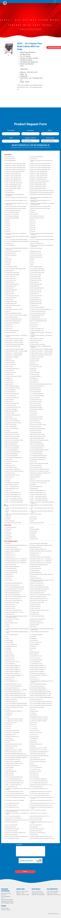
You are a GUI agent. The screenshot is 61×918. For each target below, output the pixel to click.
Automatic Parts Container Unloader (13, 376)
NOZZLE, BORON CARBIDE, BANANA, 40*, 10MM (41, 693)
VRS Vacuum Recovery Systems (37, 268)
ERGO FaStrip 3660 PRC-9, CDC (12, 295)
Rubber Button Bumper (11, 826)
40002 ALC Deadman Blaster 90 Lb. (13, 492)
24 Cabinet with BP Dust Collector (38, 344)
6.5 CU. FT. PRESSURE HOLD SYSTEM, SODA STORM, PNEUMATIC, (42, 234)
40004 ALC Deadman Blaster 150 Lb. (13, 494)
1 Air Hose (8, 728)
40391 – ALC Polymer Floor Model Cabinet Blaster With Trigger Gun (42, 503)
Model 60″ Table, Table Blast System (13, 179)
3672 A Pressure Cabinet (36, 422)
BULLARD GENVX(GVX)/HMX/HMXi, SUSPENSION (16, 757)
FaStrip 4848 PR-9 (10, 288)
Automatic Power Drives (11, 332)
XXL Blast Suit (9, 715)
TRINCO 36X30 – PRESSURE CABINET (14, 355)
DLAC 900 (8, 223)
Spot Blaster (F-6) (9, 243)
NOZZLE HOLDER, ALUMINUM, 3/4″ (38, 665)
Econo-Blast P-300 (35, 380)
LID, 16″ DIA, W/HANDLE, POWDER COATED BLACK (16, 703)
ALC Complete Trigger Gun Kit (37, 622)
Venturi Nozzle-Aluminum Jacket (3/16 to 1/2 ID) (41, 784)
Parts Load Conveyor (35, 372)
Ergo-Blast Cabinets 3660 (36, 301)
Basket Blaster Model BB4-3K (37, 409)
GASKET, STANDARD (10, 677)
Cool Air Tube (34, 461)
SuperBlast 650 (9, 378)
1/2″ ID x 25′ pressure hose (36, 767)
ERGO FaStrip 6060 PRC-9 (36, 284)
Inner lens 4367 (9, 580)
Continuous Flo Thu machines (12, 214)
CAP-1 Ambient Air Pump (36, 467)
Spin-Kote (33, 478)
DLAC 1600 (33, 222)
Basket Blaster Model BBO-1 (11, 409)
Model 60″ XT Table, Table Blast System (39, 177)
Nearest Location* (30, 138)
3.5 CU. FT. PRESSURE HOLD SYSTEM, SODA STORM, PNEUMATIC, (17, 237)
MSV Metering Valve (10, 614)
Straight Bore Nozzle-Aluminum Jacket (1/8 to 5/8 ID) (17, 795)
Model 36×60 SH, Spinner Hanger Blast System (40, 163)
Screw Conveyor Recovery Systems (38, 313)
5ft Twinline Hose (34, 773)
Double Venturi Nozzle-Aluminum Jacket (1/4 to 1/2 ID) (42, 803)
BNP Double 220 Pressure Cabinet (38, 436)
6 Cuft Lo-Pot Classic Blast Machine (13, 451)
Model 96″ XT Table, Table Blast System (39, 171)
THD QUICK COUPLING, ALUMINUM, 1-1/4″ (15, 675)
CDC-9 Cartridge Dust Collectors (37, 386)
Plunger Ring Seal (9, 654)
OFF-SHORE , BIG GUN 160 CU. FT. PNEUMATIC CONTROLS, (16, 234)
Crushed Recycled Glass (11, 527)
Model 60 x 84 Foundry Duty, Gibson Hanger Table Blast (41, 161)
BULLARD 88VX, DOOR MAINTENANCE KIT (40, 751)
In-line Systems (34, 413)
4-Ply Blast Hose (9, 738)
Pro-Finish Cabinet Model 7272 (12, 397)
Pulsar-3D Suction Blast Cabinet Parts (14, 610)
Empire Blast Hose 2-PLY (11, 564)
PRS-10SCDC (8, 259)
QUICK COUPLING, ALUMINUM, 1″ (38, 671)
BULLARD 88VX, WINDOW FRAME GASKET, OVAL (16, 753)
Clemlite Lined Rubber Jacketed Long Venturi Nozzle (17, 836)
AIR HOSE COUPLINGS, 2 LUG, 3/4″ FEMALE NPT (16, 560)
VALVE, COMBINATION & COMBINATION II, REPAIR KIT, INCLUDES (42, 682)
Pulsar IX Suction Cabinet (36, 432)
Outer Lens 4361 (34, 734)
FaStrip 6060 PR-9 (35, 282)
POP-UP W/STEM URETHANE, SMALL (39, 684)
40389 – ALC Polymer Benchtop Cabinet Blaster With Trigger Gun (17, 515)
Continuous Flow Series (11, 364)
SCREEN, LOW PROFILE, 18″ (37, 699)
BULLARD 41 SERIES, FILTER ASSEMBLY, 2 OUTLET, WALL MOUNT (41, 198)
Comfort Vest (8, 463)
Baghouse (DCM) (9, 384)
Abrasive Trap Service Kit (11, 722)
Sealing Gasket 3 (34, 765)
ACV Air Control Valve (10, 473)
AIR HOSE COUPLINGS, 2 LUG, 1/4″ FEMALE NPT (41, 562)
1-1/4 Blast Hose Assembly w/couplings (14, 720)
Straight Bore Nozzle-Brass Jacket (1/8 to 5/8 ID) (41, 791)
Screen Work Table (10, 370)
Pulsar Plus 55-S (9, 326)
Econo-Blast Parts (9, 576)
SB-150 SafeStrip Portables (11, 266)
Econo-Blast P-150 (10, 382)
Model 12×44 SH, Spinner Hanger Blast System (15, 169)
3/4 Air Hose (33, 724)
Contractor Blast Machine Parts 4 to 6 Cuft (40, 610)
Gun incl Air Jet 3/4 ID (35, 657)
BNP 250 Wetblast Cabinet (11, 444)
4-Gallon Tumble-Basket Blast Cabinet (14, 319)
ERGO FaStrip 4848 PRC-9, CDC (37, 288)
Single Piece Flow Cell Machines (37, 307)
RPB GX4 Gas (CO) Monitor (36, 248)
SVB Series (33, 210)
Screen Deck (33, 370)
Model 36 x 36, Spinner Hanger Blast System (15, 171)
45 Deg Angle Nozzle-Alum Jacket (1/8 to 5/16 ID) (41, 805)
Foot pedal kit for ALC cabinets (12, 619)
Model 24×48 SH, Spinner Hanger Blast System (40, 167)
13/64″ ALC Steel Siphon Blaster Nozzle (14, 777)
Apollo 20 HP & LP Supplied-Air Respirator (40, 471)
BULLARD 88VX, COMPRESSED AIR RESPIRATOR (41, 194)
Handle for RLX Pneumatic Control (38, 832)
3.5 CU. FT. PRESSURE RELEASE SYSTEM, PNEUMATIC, (42, 239)
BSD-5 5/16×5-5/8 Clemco (36, 732)
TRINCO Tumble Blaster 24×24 (37, 328)
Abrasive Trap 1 (34, 722)
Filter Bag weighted (35, 644)
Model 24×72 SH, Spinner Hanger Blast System (15, 165)
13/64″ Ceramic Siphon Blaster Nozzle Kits (40, 793)
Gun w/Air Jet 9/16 (10, 657)
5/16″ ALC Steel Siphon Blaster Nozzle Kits (15, 793)
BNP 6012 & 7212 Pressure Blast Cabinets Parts (41, 594)
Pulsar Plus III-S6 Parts (36, 606)
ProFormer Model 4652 (36, 389)
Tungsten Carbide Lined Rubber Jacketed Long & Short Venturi (17, 629)
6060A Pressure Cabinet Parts (37, 583)
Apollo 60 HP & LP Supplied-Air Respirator (15, 471)
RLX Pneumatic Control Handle (12, 828)
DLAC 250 (33, 225)
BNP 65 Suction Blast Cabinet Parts (13, 598)
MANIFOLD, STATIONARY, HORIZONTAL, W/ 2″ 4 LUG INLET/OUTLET (17, 204)
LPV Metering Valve (35, 612)
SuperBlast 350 (34, 378)
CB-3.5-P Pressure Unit (10, 276)
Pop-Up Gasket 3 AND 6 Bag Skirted (38, 688)
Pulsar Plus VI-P (34, 322)
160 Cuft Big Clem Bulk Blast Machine (39, 455)
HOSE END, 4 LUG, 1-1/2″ (36, 553)
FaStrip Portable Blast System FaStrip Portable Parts (42, 574)
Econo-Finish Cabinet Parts (11, 572)
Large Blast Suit (9, 713)
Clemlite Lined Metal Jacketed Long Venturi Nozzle (41, 836)
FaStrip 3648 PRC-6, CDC (11, 297)
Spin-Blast (8, 480)
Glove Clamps (34, 626)
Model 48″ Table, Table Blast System (38, 179)
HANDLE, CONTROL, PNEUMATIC (13, 551)
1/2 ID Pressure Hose (35, 769)
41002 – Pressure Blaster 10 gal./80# (14, 498)
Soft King (8, 430)
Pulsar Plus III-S (9, 328)
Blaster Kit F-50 (9, 490)
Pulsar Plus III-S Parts (10, 604)
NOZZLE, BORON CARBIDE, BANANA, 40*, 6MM (40, 691)
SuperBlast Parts (9, 574)
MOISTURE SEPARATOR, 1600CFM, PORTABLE (41, 206)
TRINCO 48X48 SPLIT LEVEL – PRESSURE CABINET (17, 351)
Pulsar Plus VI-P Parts (35, 608)
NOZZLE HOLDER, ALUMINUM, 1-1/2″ (13, 669)
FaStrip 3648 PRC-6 (35, 297)
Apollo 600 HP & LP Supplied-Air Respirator (40, 469)
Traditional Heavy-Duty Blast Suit (38, 459)
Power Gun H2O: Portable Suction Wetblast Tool (41, 309)
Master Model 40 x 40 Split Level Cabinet (14, 342)
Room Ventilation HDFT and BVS (38, 270)
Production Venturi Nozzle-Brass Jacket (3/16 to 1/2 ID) (42, 801)
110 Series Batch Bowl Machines (13, 212)
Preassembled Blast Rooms (11, 317)
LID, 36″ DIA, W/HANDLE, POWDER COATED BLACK (41, 705)
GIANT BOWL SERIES (10, 362)
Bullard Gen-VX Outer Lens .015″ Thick (39, 749)
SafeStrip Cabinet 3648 (11, 278)
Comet (32, 520)
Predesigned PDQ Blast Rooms (37, 315)
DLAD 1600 (33, 227)
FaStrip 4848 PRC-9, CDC (11, 286)
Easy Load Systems (10, 520)
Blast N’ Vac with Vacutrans (36, 257)
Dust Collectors (34, 158)
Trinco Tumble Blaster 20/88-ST (12, 330)
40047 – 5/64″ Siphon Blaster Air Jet (14, 784)
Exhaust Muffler (34, 834)
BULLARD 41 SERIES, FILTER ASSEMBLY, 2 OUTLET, (16, 200)
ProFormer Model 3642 (11, 389)
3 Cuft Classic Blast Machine (12, 453)
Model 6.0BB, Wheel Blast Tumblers (13, 186)
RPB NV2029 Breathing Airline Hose (13, 251)
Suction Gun (8, 478)
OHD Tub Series (34, 214)
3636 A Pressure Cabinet (11, 424)
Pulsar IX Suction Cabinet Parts (37, 602)
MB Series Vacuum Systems (11, 484)
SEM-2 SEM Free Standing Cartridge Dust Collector (41, 384)
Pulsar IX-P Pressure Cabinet (12, 432)
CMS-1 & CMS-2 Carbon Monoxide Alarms (39, 463)
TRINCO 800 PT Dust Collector (12, 357)
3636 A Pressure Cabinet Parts (37, 585)
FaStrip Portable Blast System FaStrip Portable (15, 268)
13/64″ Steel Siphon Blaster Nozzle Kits (39, 788)
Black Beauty (33, 537)
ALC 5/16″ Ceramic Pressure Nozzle (38, 810)
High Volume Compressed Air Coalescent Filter (40, 473)
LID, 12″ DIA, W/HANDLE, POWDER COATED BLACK (41, 701)
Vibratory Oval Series (10, 360)
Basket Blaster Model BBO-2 (36, 407)
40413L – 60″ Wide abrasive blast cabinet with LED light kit (16, 509)
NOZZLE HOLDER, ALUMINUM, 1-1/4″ (38, 667)
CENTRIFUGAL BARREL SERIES (12, 218)
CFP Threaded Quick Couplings (12, 838)
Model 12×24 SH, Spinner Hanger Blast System (40, 169)
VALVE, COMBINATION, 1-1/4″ (12, 681)
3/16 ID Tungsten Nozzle (36, 642)
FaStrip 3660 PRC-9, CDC (36, 291)
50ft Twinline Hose (10, 775)
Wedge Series (9, 358)
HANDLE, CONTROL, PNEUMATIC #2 (38, 549)
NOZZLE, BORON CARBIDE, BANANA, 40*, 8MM (15, 693)
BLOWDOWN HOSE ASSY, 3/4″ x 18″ (13, 684)
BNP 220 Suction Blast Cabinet (37, 444)
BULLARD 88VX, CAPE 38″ (11, 547)
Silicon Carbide (34, 531)
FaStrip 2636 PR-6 (10, 401)
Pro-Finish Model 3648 (36, 391)
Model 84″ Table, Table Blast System (13, 175)
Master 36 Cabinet (35, 342)
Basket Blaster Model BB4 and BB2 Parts (39, 564)
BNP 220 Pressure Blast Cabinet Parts (14, 590)
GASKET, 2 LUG (34, 677)
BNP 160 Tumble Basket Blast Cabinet (39, 320)
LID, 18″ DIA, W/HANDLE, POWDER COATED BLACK (41, 703)
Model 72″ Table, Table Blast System (13, 177)
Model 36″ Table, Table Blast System (13, 181)
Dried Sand (8, 535)
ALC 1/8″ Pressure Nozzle (36, 824)
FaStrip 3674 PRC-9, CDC (36, 290)
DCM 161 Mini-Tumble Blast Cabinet (13, 320)
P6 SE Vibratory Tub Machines (12, 216)
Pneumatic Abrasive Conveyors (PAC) (39, 482)
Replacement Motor (35, 624)
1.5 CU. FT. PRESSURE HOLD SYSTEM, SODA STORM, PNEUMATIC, (42, 237)
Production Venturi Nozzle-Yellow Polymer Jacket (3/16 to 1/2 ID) (42, 798)
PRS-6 (32, 264)
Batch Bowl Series (34, 364)
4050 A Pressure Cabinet (11, 426)
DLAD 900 (8, 229)
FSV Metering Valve (35, 614)
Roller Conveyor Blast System (37, 156)
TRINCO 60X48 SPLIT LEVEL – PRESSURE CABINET (42, 349)
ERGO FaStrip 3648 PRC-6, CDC (12, 403)
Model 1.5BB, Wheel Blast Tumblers (38, 188)
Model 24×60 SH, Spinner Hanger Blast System (15, 167)
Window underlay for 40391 (12, 622)
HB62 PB (33, 220)
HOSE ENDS (33, 636)
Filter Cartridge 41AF (35, 757)
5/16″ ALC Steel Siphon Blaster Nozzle (39, 778)
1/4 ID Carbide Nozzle (10, 663)
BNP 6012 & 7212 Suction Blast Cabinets (14, 440)
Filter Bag (8, 626)
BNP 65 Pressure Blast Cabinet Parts (38, 596)
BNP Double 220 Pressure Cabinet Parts (39, 598)
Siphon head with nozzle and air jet (38, 761)
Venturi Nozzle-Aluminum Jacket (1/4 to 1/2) (40, 816)
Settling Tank (33, 368)
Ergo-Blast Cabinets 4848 (11, 301)
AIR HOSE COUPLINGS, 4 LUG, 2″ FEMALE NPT (40, 557)
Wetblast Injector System (36, 514)
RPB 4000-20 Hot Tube (11, 253)
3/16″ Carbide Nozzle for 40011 (12, 803)
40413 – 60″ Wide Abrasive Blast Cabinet (39, 500)
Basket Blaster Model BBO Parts (12, 566)
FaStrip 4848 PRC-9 (35, 286)
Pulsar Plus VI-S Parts (35, 604)
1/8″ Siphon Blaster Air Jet (11, 786)
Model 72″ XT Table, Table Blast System (39, 175)
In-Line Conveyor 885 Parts (11, 570)
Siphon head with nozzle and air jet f (13, 761)
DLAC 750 (33, 223)
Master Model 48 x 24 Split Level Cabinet (14, 340)
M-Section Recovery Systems (37, 417)
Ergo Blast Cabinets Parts (36, 572)
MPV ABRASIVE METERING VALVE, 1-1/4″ (39, 689)
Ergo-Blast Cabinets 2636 (36, 303)
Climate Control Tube (10, 465)
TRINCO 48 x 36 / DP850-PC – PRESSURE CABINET (42, 351)
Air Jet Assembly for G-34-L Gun (12, 661)
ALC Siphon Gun (9, 621)
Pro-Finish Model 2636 (11, 391)
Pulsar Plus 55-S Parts (10, 606)
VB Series (33, 212)
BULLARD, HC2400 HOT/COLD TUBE (13, 522)
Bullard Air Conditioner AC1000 (37, 522)
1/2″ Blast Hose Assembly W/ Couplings (14, 719)
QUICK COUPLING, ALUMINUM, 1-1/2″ (39, 673)
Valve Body (33, 648)
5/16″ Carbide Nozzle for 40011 (12, 807)
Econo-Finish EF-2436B (11, 405)
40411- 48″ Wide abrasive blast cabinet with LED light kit (42, 509)
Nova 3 (7, 257)
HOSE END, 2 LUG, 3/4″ (10, 557)
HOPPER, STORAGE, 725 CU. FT (37, 218)
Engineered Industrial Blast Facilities (13, 422)
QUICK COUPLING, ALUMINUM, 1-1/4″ (14, 673)
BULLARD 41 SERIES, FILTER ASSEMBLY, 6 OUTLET (16, 197)
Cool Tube (33, 709)
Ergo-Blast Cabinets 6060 (36, 299)
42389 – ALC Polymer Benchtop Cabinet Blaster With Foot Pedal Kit (42, 246)
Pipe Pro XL (8, 311)
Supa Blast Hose (34, 826)
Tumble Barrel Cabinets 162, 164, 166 (39, 319)
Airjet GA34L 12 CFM (10, 659)
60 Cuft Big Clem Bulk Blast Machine (38, 457)
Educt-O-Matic (34, 518)
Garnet (32, 527)
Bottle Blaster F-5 (34, 488)
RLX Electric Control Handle (11, 830)
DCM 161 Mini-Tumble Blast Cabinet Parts (39, 587)
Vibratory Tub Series (35, 358)
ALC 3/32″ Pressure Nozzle (11, 824)
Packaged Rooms (34, 305)
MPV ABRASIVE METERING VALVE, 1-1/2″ (14, 691)
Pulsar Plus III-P (9, 324)
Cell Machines (34, 415)
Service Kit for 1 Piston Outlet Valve (13, 818)
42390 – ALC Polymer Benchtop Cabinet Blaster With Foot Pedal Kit (17, 249)
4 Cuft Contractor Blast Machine (12, 447)
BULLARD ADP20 (9, 190)
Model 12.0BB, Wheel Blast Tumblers (38, 184)
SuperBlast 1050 (9, 380)
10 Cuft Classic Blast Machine (12, 449)
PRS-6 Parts (8, 578)
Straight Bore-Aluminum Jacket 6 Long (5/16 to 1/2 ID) (17, 820)
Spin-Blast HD (34, 517)
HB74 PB (8, 220)
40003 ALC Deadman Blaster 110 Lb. (38, 492)
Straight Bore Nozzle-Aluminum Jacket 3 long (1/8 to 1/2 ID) (42, 822)
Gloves (7, 717)
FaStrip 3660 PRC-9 (10, 293)
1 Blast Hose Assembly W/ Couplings (38, 720)
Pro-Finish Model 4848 (11, 395)
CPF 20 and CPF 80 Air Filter (12, 461)
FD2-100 (8, 227)
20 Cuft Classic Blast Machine (37, 447)
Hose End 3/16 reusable (36, 771)
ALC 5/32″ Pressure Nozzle (11, 822)
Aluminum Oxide (34, 538)
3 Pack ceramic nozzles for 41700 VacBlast (15, 800)
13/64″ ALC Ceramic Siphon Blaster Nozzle (15, 780)
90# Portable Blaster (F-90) (36, 486)
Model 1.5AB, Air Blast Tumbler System (14, 183)
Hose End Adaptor (10, 642)
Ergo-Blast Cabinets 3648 (11, 303)
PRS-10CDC (8, 261)
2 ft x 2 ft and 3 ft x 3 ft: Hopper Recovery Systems (16, 315)
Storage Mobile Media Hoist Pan (12, 368)
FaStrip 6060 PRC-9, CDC (36, 280)
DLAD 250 (33, 231)
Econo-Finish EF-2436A (11, 280)
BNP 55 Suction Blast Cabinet (12, 442)
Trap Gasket (8, 650)
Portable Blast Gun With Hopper (12, 482)
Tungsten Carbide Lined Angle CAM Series (40, 631)
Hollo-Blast (8, 518)
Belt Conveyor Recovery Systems (13, 420)
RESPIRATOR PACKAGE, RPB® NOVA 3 (14, 711)
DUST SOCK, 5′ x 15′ (10, 679)
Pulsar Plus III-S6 (34, 324)
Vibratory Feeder (9, 366)
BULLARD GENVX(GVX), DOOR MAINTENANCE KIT (16, 545)
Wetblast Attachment (35, 477)
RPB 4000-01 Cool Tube (36, 253)
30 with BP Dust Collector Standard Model (15, 344)
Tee (31, 650)
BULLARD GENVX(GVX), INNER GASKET (39, 543)
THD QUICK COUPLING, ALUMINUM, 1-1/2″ (40, 675)
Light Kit (7, 624)
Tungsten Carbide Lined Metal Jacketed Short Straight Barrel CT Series (42, 629)
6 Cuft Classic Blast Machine (37, 451)
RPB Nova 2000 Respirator (36, 255)
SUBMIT (25, 871)
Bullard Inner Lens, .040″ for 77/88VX (14, 749)
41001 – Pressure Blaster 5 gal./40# (38, 496)
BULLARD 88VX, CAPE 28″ (36, 547)
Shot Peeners (34, 411)
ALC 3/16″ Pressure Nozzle (36, 818)
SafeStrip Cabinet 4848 (36, 276)
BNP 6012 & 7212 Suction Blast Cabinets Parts (16, 596)
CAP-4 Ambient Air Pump (11, 467)
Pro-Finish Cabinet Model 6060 (37, 395)
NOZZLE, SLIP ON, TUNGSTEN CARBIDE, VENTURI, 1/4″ (42, 697)
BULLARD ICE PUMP (10, 192)
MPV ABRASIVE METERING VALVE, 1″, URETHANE (16, 689)
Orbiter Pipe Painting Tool (36, 744)
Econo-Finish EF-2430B (36, 405)
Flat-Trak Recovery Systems (36, 418)
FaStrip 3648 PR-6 (10, 299)
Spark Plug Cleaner (35, 241)
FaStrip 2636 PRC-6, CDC (36, 399)
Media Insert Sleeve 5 (10, 655)
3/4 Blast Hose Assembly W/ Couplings (39, 719)
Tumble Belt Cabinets (35, 317)
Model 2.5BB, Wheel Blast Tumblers (13, 188)
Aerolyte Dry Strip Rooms (36, 430)
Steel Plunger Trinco (35, 652)
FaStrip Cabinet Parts (35, 570)
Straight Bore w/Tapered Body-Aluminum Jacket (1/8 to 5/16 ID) (17, 789)
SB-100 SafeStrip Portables (36, 266)
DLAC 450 (8, 225)
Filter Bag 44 (33, 646)
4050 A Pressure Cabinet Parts (12, 585)
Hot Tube (8, 709)
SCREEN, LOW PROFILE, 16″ (12, 699)
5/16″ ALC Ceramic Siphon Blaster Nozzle (14, 782)
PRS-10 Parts (34, 576)
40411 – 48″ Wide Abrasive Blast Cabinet (14, 502)
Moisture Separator (10, 767)
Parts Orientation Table (11, 372)
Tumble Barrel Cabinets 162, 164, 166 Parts (15, 589)
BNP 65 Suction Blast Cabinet (12, 438)
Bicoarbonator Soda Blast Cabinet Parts (14, 583)
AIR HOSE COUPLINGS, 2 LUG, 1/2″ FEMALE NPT (41, 560)
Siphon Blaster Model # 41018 (12, 488)
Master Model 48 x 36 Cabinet (37, 338)
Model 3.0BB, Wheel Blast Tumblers (38, 186)
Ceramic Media (9, 537)
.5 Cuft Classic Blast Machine (12, 455)
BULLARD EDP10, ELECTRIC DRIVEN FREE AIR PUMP (42, 192)
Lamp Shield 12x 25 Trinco (36, 655)
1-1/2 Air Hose (34, 726)
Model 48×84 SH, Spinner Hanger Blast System (15, 163)
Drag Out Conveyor (35, 374)
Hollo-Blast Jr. (34, 484)
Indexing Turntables (10, 413)
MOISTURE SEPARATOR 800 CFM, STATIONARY (16, 208)
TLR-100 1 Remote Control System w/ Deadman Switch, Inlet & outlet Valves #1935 (17, 811)
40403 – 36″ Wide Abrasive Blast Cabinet (14, 500)
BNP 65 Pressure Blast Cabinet (37, 438)
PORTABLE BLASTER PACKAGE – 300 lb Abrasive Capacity (16, 336)
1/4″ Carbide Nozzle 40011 (11, 805)
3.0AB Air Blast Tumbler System (37, 272)
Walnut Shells (9, 529)
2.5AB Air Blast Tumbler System (12, 274)
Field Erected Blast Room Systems (13, 305)
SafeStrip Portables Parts (36, 578)
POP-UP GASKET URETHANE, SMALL (14, 686)
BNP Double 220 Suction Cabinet (13, 436)
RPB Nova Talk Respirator (11, 255)
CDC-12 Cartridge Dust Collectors (13, 387)
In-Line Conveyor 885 (35, 397)
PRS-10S (33, 259)
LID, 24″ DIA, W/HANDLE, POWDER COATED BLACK (16, 705)
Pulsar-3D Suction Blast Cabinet (12, 322)
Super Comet (8, 517)
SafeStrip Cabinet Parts (36, 566)
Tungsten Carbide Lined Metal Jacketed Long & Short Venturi (17, 632)
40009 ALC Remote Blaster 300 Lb (13, 496)
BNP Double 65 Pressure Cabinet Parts (39, 600)
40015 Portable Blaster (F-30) (37, 243)
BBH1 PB (8, 222)
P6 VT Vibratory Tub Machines (37, 216)
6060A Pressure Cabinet (36, 426)
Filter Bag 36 (8, 648)
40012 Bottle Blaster (10, 245)
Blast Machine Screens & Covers (12, 475)
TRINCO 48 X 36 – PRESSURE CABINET (14, 353)
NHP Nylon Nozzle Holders (36, 830)
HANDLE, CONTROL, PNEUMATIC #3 (13, 549)
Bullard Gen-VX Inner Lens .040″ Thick (14, 751)
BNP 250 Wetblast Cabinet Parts (12, 592)
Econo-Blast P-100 (35, 382)
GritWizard (8, 543)
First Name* (11, 130)
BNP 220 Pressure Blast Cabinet (12, 446)
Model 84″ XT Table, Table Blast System (39, 173)
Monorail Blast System (10, 158)
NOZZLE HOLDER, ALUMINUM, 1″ (13, 667)
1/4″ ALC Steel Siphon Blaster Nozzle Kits (14, 791)
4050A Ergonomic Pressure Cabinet (38, 424)
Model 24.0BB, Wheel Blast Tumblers (38, 183)
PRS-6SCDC (8, 262)
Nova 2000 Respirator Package (37, 707)
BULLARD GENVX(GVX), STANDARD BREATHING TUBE (17, 755)
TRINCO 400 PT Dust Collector (37, 357)
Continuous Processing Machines (13, 415)
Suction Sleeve (9, 652)
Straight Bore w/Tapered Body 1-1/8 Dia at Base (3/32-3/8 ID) (17, 814)
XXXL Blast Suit (34, 715)
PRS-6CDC (8, 264)
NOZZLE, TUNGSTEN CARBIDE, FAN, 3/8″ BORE (16, 695)
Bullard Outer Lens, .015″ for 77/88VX (39, 748)
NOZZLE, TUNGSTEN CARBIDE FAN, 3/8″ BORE (41, 695)
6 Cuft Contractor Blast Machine (37, 446)
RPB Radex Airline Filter (36, 251)
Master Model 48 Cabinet (36, 340)
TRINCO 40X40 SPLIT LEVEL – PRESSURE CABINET (42, 353)
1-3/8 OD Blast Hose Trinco (36, 663)
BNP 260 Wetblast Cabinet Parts (37, 592)
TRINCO (7, 638)
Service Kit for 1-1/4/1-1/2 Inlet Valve (39, 813)
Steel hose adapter (10, 773)
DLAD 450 (8, 231)
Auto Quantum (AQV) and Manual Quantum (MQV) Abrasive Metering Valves (16, 617)
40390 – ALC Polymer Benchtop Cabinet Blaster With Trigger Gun (42, 512)
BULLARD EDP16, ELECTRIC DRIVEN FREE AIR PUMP (42, 190)
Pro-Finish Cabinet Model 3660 (12, 393)
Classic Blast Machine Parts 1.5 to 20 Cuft (14, 612)
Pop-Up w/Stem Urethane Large (37, 686)
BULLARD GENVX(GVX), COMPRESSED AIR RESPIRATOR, (15, 195)
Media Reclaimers (9, 270)
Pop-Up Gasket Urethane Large (12, 688)
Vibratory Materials (35, 529)
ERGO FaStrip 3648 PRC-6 (36, 401)
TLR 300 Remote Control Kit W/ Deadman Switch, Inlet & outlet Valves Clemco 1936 (42, 581)
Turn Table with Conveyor (36, 366)
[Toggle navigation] (55, 1)
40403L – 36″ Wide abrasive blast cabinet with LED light (16, 512)
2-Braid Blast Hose (35, 738)
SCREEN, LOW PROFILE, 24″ (12, 701)
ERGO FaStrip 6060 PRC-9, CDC (12, 284)
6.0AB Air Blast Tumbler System (12, 272)
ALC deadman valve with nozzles (13, 765)
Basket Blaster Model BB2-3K (12, 411)
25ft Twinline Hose (35, 777)
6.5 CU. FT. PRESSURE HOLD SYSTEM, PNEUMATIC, (17, 239)
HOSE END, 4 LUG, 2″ (10, 553)
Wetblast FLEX (9, 459)
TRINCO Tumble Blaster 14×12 (37, 330)
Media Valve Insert (35, 654)
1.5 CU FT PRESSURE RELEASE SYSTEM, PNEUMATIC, (17, 241)
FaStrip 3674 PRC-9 (10, 291)
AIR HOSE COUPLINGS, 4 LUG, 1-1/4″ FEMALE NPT (41, 558)
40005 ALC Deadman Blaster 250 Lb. (38, 494)
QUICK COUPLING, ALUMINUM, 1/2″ (38, 669)
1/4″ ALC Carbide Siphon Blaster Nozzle (39, 782)
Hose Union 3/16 (9, 769)
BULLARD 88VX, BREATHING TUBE (38, 753)
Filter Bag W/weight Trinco (11, 646)
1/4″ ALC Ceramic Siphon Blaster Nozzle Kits (40, 795)
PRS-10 (32, 261)
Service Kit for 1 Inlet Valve (36, 820)
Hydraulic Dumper (9, 374)
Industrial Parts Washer (36, 376)
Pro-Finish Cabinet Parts (36, 568)
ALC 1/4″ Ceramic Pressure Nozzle (13, 816)
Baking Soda (8, 538)
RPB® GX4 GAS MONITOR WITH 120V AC (14, 707)
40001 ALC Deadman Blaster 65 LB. (38, 490)
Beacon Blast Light (10, 477)
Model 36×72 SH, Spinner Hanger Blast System (40, 165)
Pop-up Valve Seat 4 (35, 730)
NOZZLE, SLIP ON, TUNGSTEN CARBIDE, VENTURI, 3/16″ (17, 697)
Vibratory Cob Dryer (35, 360)
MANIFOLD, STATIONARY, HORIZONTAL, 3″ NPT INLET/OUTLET (41, 201)
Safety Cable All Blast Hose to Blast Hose (39, 717)
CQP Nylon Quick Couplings (12, 834)
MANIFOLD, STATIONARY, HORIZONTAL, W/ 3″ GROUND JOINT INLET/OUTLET (42, 204)
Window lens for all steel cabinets (38, 619)
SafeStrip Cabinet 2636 (36, 387)
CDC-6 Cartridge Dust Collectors (12, 386)
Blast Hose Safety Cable (36, 475)
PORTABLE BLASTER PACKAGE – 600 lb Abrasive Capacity (41, 333)
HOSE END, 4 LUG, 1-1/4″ (11, 555)
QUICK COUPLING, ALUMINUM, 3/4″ (13, 671)
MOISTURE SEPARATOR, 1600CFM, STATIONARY (16, 206)
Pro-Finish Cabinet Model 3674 (37, 393)
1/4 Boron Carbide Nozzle (11, 644)
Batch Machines (9, 417)
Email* (11, 138)
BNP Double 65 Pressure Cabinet (38, 434)
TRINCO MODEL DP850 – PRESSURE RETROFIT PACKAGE (41, 347)
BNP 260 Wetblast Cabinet (36, 442)
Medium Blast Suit (35, 711)
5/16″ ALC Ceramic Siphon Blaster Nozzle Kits (15, 797)
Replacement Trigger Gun (36, 621)
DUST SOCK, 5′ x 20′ (35, 679)
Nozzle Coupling (9, 640)
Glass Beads (33, 533)
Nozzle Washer (34, 638)
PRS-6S (32, 262)
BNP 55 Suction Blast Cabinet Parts (13, 210)
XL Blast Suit (33, 713)
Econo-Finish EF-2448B (36, 278)
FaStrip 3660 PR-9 (35, 293)
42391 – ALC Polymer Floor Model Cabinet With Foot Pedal (29, 46)
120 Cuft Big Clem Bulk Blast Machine (14, 457)
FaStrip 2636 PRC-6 (10, 399)
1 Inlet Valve (8, 726)
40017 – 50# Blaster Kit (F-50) (12, 486)
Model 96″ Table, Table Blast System (13, 173)
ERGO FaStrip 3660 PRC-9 (36, 295)
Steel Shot (8, 531)
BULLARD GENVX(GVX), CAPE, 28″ (13, 759)
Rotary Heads (9, 307)
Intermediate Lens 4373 (11, 734)
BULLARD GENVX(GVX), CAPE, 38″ (38, 759)
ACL (7, 636)
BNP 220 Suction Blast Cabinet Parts (38, 590)
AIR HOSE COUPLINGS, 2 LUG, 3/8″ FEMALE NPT (16, 562)
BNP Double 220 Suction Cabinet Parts (14, 600)
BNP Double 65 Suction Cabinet (12, 434)
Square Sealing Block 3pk (11, 771)
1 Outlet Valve (9, 724)
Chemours (33, 535)
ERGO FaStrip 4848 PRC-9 (11, 290)
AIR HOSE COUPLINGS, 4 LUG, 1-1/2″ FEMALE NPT (16, 558)
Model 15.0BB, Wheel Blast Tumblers (13, 184)
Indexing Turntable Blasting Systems (13, 313)
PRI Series (33, 362)
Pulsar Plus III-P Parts (10, 608)
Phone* (50, 130)
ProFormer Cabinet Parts (11, 568)
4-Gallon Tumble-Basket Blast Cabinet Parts (40, 589)
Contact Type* (50, 138)
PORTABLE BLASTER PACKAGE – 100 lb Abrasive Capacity (41, 336)
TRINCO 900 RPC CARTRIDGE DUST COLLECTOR (41, 355)
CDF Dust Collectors (35, 420)
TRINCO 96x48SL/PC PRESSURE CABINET (15, 349)
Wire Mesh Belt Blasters (11, 160)
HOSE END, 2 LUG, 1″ (35, 555)
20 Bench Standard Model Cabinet (13, 346)
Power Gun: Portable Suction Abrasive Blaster (40, 480)
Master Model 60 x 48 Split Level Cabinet (14, 338)
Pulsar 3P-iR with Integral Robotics (38, 311)
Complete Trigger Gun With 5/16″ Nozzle (14, 763)
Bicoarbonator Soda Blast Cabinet (38, 428)
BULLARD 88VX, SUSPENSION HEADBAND (40, 755)
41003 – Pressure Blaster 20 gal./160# (39, 498)
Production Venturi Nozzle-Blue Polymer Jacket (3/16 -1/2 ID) (42, 808)
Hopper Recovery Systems (11, 418)
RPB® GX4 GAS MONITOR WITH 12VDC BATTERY (41, 551)
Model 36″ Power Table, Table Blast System (40, 181)
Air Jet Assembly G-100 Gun (37, 659)
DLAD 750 (33, 229)
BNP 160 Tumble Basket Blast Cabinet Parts (15, 587)
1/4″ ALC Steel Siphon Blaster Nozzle (13, 778)
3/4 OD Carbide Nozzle (35, 661)
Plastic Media (9, 533)
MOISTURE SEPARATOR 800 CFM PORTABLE (40, 208)
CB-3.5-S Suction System (36, 274)
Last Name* (30, 130)
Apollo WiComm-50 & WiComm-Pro (13, 469)
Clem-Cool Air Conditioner (36, 465)
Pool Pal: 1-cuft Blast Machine (12, 428)
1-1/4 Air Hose (34, 728)
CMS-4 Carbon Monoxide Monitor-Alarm (14, 309)
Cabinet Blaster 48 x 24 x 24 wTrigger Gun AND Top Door (42, 506)
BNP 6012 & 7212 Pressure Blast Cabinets (40, 440)
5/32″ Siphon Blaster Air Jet (37, 786)
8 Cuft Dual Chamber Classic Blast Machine (40, 449)
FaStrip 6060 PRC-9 (10, 282)
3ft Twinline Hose (34, 775)
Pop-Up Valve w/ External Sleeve (12, 730)
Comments (19, 844)
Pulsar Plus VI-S (34, 326)
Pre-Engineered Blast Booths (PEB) (13, 407)
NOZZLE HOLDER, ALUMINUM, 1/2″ (13, 665)
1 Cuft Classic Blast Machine (37, 453)
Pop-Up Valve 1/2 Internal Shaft (12, 732)
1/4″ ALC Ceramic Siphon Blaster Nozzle (39, 780)
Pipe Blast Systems (10, 156)
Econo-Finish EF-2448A (36, 403)
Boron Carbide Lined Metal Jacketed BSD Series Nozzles (42, 838)
